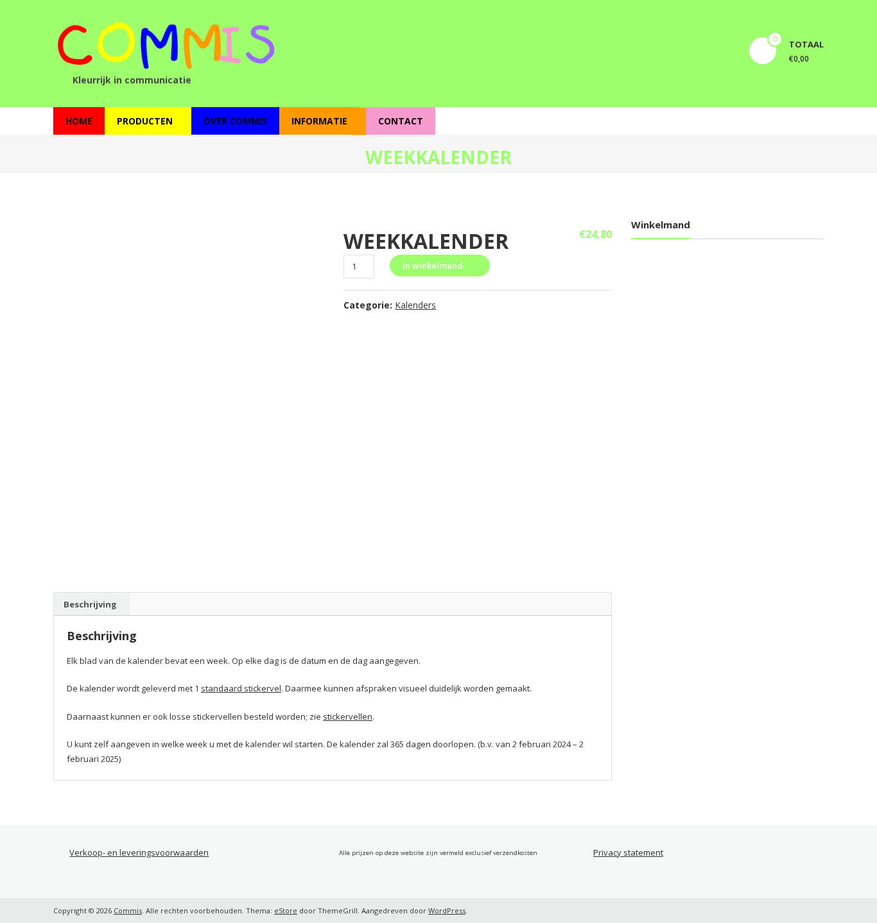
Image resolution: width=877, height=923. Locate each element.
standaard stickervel (241, 688)
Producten (145, 121)
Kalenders (415, 305)
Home (78, 121)
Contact (400, 121)
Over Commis (235, 121)
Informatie (319, 121)
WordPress (446, 910)
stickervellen (347, 716)
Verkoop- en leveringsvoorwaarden (139, 852)
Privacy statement (628, 852)
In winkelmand (433, 265)
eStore (285, 910)
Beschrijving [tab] (90, 604)
